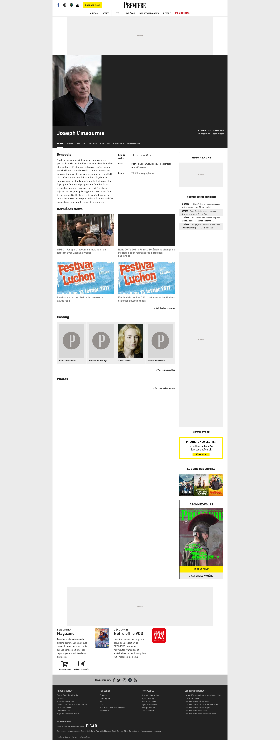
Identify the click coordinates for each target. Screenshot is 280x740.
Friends (103, 695)
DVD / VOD (130, 13)
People (167, 13)
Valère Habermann (156, 360)
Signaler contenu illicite (81, 737)
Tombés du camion (65, 701)
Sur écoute (104, 710)
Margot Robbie (148, 707)
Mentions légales (63, 737)
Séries (106, 13)
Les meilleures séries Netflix (198, 701)
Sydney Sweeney (149, 704)
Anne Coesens (138, 167)
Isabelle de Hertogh (161, 163)
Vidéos (93, 143)
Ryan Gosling (148, 698)
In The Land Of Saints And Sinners (72, 704)
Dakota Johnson (149, 701)
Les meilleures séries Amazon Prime (201, 704)
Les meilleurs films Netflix (197, 710)
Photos (81, 143)
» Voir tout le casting (165, 370)
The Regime (105, 698)
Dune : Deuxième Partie (67, 695)
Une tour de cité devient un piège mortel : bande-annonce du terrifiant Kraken (201, 219)
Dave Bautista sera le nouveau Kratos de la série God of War (199, 212)
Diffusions (133, 143)
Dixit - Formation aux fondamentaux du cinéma (142, 731)
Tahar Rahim (148, 710)
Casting (105, 143)
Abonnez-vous (92, 4)
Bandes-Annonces (149, 13)
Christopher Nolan (150, 695)
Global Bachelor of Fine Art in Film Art (96, 731)
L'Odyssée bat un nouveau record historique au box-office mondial (201, 205)
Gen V (102, 701)
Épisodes (118, 143)
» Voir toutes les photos (164, 388)
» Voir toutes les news (164, 308)
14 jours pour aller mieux (68, 713)
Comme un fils (63, 710)
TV (117, 13)
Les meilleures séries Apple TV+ (199, 707)
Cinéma (94, 13)
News (70, 143)
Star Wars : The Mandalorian (112, 707)
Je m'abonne (201, 569)
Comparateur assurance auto (68, 731)
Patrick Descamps (140, 163)
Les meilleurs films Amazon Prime (200, 713)
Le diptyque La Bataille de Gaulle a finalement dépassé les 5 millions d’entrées (201, 226)
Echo (102, 704)
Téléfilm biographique (142, 173)
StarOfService (117, 731)
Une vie (60, 698)
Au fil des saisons (64, 707)
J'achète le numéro (201, 575)
